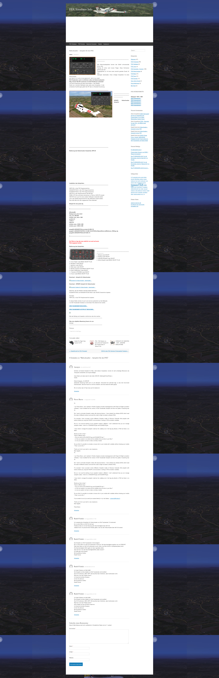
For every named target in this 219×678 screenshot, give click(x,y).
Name (71, 646)
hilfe (132, 187)
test (135, 192)
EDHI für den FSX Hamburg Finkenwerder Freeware (114, 351)
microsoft (145, 188)
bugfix (139, 181)
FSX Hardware (72, 44)
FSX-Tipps (78, 331)
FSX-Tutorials (81, 44)
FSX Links (133, 66)
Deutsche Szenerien (91, 44)
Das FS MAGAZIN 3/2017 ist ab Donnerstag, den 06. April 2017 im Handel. (139, 158)
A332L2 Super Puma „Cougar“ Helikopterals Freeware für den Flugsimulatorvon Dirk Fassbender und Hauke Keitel (139, 138)
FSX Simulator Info (80, 9)
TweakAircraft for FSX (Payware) (78, 351)
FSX (140, 184)
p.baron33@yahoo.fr (115, 498)
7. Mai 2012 (76, 54)
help (145, 185)
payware (144, 190)
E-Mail (71, 652)
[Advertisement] (117, 29)
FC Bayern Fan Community (137, 204)
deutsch (132, 182)
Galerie (100, 44)
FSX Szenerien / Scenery (137, 69)
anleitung (141, 179)
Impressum (106, 44)
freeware (134, 184)
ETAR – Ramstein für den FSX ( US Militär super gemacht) (140, 123)
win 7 (142, 194)
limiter (142, 188)
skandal (132, 192)
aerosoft (132, 179)
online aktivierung (138, 190)
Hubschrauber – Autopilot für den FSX (139, 128)
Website (71, 657)
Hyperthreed (139, 187)
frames (144, 182)
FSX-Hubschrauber (135, 71)
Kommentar (72, 628)
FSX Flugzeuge (135, 62)
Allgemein (133, 59)
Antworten (76, 391)
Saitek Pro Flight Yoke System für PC (80, 342)
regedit (147, 190)
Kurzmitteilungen (135, 83)
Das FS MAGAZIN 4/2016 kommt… (140, 168)
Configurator (142, 181)
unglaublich (140, 192)
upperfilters (145, 192)
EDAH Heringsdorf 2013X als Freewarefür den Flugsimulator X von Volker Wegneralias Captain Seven (140, 116)
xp (144, 194)
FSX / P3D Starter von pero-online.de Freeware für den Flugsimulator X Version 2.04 (101, 343)
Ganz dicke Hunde (135, 81)
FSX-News (133, 74)
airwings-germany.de (136, 203)
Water (132, 194)
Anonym (77, 367)
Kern (140, 188)
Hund (135, 187)
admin (70, 54)
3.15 (132, 177)
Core (147, 181)
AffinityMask (137, 179)
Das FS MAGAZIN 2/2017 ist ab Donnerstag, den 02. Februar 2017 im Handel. (140, 163)
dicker (135, 182)
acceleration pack (136, 177)
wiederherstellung (137, 194)
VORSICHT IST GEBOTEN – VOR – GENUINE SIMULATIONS (122, 342)
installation (145, 187)
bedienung (133, 181)
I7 (142, 187)
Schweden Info (134, 206)
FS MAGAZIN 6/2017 (136, 150)
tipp (137, 192)
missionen (133, 190)
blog (136, 181)
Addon (145, 177)
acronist (142, 177)
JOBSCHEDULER (134, 188)
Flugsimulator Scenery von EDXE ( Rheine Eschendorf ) (139, 153)
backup (145, 179)
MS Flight (133, 86)
